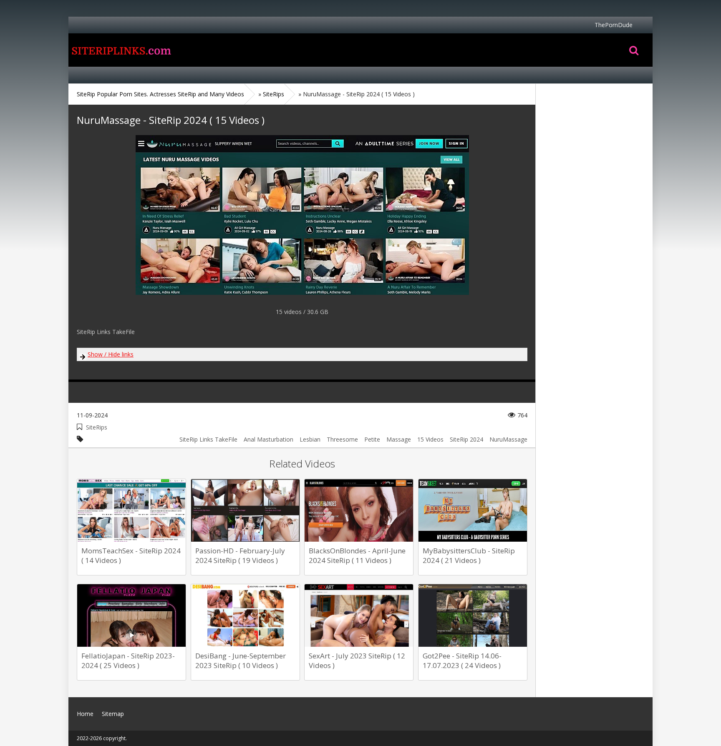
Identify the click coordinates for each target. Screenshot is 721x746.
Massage (398, 439)
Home (120, 50)
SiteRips (96, 427)
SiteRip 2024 (466, 439)
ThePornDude (614, 25)
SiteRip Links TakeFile (208, 439)
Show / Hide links (111, 354)
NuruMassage (508, 439)
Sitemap (113, 714)
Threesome (342, 439)
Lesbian (310, 439)
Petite (372, 439)
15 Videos (430, 439)
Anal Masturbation (268, 439)
